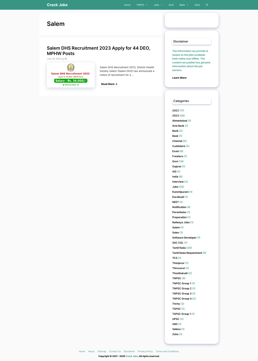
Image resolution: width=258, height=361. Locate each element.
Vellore (176, 329)
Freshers (177, 156)
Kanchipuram (180, 191)
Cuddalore (178, 146)
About (91, 351)
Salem (176, 227)
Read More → (109, 84)
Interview (178, 181)
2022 (197, 4)
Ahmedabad (179, 120)
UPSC (175, 318)
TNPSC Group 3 (182, 293)
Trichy (176, 303)
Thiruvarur (178, 268)
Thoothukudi (180, 273)
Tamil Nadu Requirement (187, 252)
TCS (174, 257)
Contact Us (115, 351)
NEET (175, 202)
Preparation (179, 217)
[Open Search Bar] (207, 5)
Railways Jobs (181, 222)
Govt (171, 4)
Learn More (179, 77)
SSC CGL (177, 242)
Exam (175, 151)
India (175, 176)
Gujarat (176, 166)
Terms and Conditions (167, 351)
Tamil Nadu (179, 247)
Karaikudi (178, 196)
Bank (182, 4)
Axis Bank (178, 125)
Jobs (156, 4)
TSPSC (176, 308)
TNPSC (140, 4)
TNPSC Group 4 (182, 298)
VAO (175, 324)
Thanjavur (178, 263)
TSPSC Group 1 (181, 313)
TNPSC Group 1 (181, 283)
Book (175, 135)
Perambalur (179, 212)
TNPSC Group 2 (182, 288)
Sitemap (101, 351)
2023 (175, 115)
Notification (179, 207)
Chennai (177, 141)
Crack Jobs (57, 5)
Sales (175, 232)
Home (127, 4)
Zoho (175, 334)
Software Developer (184, 237)
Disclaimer (129, 351)
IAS (174, 171)
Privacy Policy (145, 351)
